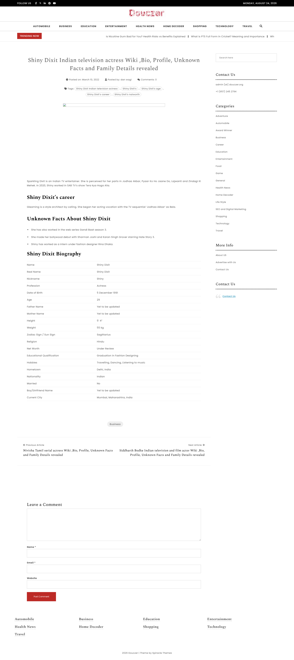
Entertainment (116, 26)
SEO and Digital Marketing (231, 209)
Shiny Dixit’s (129, 88)
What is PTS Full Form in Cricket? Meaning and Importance (220, 36)
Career (220, 144)
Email (31, 562)
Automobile (41, 26)
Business (65, 26)
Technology (225, 26)
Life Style (221, 202)
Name (31, 547)
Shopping (200, 26)
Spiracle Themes (162, 653)
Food (219, 166)
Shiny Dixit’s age (151, 88)
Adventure (222, 116)
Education (88, 26)
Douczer (133, 653)
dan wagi (126, 79)
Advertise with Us (226, 262)
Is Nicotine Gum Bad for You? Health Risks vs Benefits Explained (138, 36)
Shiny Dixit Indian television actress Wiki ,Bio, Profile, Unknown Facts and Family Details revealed (114, 64)
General (220, 180)
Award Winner (224, 130)
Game (219, 173)
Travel (247, 26)
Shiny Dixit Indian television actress (97, 88)
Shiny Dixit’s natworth (127, 94)
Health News (145, 26)
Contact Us (222, 269)
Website (32, 578)
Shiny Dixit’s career (98, 94)
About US (221, 255)
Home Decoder (173, 26)
